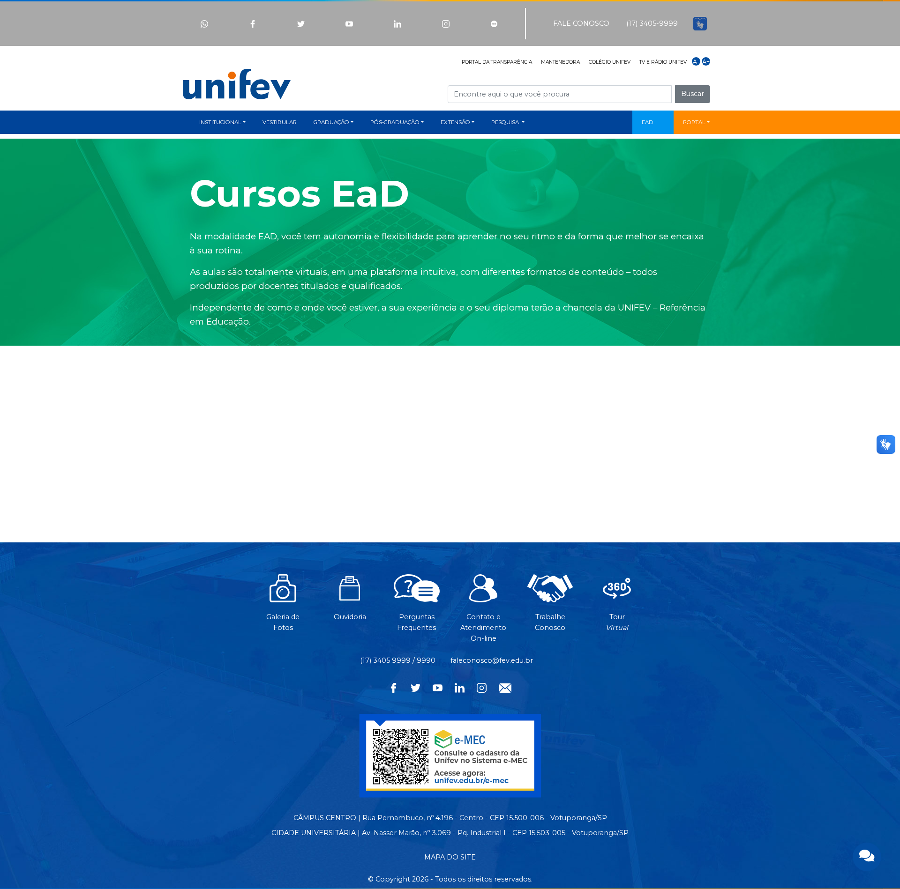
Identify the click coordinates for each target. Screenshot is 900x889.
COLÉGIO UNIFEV (609, 62)
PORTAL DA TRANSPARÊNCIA (497, 62)
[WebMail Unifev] (505, 687)
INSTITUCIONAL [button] (220, 122)
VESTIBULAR (279, 122)
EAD (647, 122)
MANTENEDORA (560, 62)
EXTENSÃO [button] (455, 122)
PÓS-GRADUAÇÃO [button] (395, 122)
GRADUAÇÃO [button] (331, 122)
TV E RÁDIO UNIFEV (663, 62)
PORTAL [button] (694, 122)
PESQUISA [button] (505, 122)
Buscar (692, 93)
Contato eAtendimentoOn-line (483, 628)
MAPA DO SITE (450, 857)
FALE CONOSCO (581, 23)
